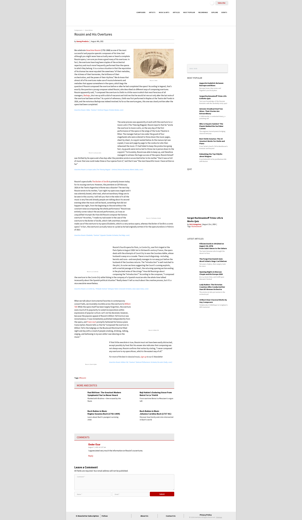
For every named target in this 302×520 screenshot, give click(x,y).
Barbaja (87, 95)
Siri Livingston (195, 224)
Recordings (203, 12)
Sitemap (219, 517)
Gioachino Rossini (93, 50)
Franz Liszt (91, 322)
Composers (140, 12)
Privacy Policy (206, 515)
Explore (214, 12)
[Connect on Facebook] (111, 516)
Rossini (83, 378)
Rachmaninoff (196, 226)
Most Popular (189, 12)
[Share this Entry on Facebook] (178, 49)
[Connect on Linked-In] (124, 516)
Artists (152, 12)
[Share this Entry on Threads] (178, 60)
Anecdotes (89, 30)
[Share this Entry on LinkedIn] (178, 56)
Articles (176, 12)
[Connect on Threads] (128, 516)
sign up (144, 356)
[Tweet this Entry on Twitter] (178, 53)
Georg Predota (82, 41)
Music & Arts (164, 12)
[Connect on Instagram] (120, 516)
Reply (90, 456)
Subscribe (221, 3)
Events (224, 12)
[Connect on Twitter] (115, 516)
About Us (144, 516)
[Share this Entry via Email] (178, 41)
